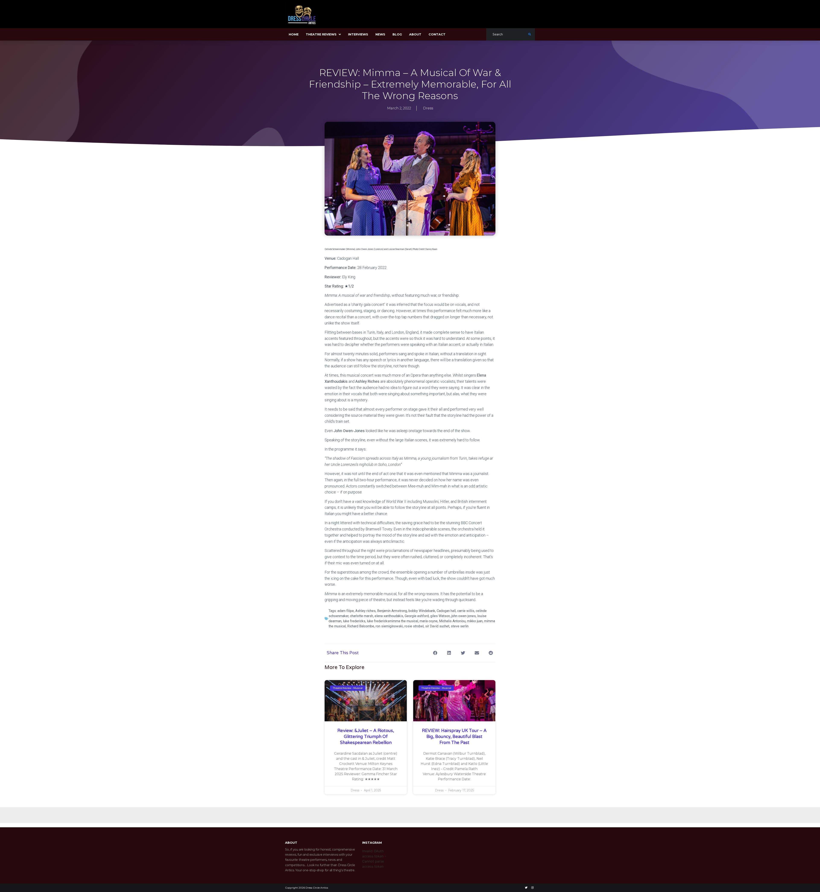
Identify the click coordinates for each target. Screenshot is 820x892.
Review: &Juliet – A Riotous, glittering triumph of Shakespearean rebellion (365, 736)
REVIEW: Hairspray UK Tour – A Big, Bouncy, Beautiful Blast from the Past (454, 736)
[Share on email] (477, 653)
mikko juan (475, 621)
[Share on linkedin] (449, 653)
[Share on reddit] (490, 653)
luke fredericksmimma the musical (392, 621)
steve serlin (460, 626)
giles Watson (440, 616)
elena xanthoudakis (389, 616)
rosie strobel (414, 626)
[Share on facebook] (435, 653)
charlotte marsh (361, 616)
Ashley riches (365, 611)
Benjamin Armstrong (392, 611)
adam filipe (345, 611)
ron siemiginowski (389, 626)
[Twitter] (526, 887)
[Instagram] (532, 887)
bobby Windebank (422, 611)
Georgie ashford (417, 616)
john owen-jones (463, 616)
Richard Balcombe (360, 626)
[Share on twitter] (463, 653)
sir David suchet (437, 626)
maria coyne (429, 621)
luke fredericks (354, 621)
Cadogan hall (446, 611)
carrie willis (465, 611)
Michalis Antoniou (452, 621)
